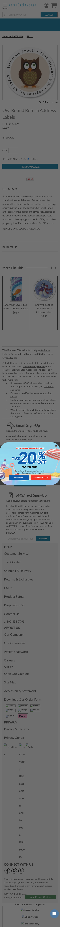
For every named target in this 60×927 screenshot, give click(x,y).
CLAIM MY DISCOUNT (41, 477)
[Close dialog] (56, 446)
